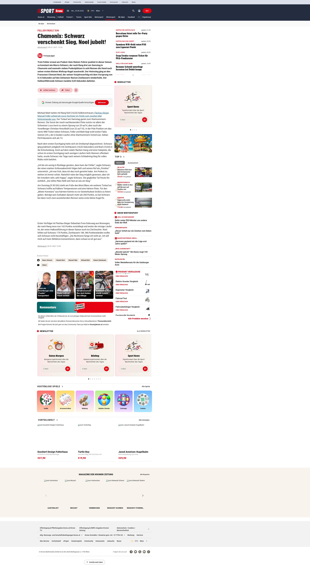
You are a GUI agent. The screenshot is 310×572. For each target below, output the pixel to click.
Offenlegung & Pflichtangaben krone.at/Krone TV (57, 529)
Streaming (51, 17)
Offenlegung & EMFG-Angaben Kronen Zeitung (94, 529)
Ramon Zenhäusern (99, 260)
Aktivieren (102, 102)
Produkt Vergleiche (129, 272)
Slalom (44, 265)
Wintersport (110, 17)
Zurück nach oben (94, 562)
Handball (131, 17)
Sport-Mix (88, 17)
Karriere (140, 535)
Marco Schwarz (47, 260)
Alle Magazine (144, 474)
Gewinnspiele (89, 2)
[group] (46, 285)
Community (77, 2)
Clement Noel (60, 260)
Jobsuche (125, 2)
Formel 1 (69, 17)
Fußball (61, 17)
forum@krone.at (96, 324)
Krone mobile (101, 2)
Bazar (134, 2)
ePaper (67, 2)
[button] (139, 17)
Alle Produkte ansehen (138, 318)
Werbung (130, 535)
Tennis (78, 17)
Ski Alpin (121, 17)
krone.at (41, 17)
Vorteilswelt (57, 2)
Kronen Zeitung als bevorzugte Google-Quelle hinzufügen (75, 102)
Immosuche (114, 2)
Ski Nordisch (51, 24)
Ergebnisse (146, 17)
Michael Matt (85, 260)
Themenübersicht (104, 321)
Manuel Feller (73, 260)
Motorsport (99, 17)
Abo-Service (44, 541)
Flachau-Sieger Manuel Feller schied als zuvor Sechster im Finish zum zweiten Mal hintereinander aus (73, 116)
